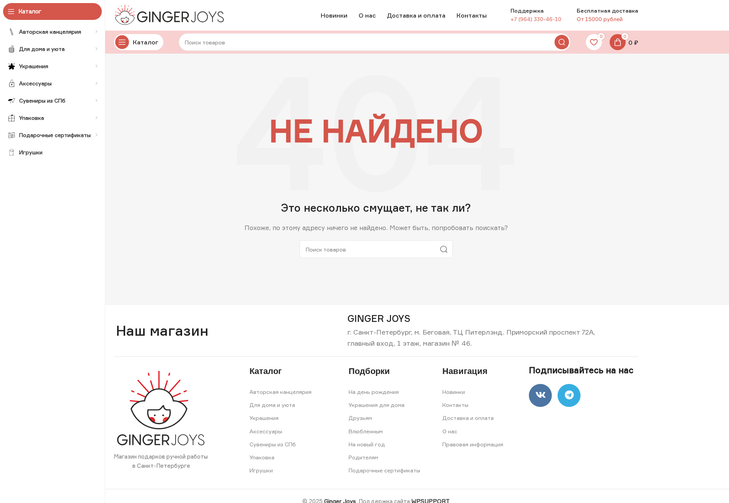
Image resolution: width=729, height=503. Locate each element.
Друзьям (360, 418)
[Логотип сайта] (171, 14)
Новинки (453, 392)
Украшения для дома (376, 405)
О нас (449, 431)
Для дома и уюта (272, 405)
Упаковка (262, 457)
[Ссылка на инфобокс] (378, 319)
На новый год (367, 444)
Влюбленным (366, 431)
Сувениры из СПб (273, 444)
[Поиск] (561, 42)
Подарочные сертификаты (384, 470)
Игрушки (261, 470)
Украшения (264, 418)
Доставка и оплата (468, 418)
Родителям (363, 457)
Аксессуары (266, 431)
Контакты (455, 405)
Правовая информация (472, 444)
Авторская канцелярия (280, 392)
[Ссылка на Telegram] (569, 395)
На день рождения (374, 392)
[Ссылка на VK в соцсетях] (540, 395)
